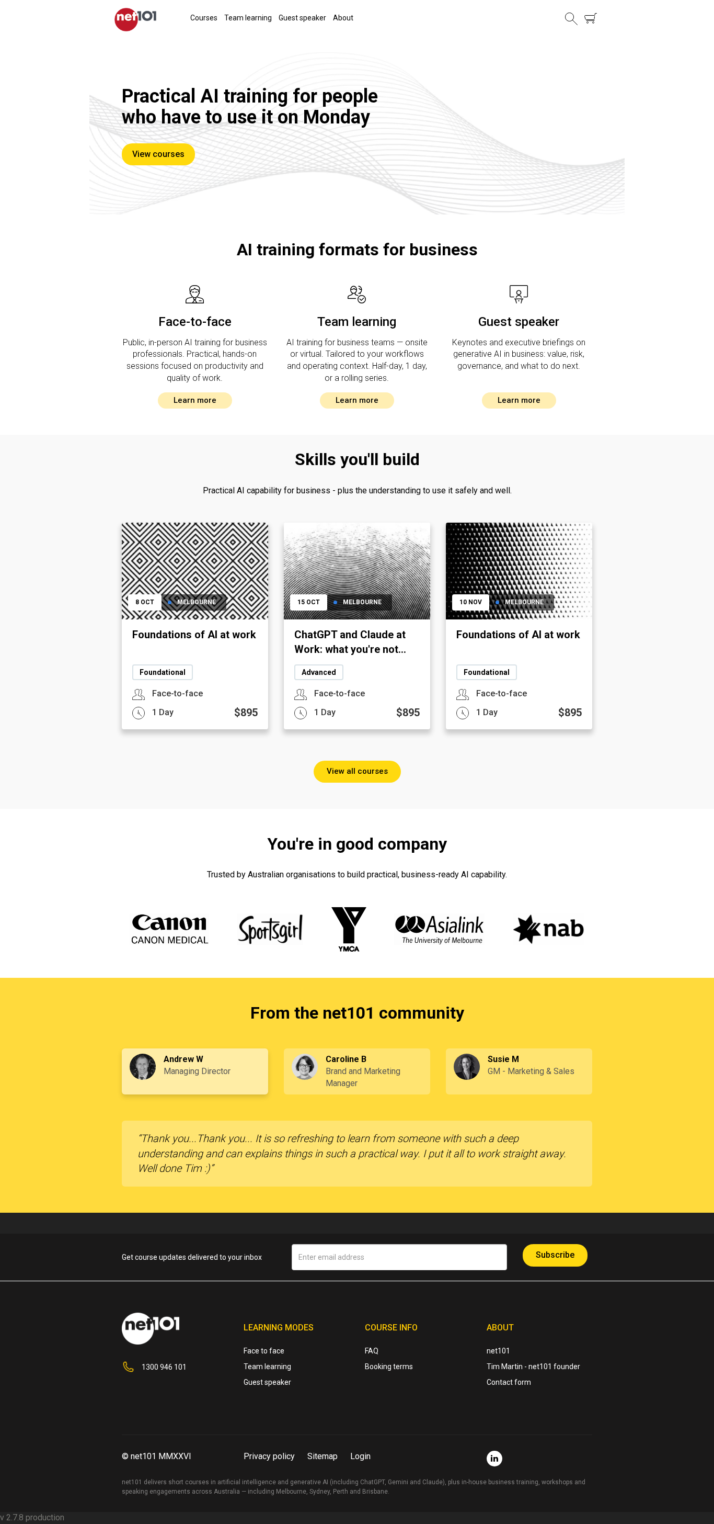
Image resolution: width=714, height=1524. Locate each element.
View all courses (357, 771)
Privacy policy (269, 1456)
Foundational (163, 672)
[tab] (195, 1071)
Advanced (319, 672)
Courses (203, 18)
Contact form (509, 1382)
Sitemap (322, 1456)
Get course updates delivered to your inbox (192, 1257)
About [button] (343, 18)
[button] (571, 18)
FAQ (371, 1351)
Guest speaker (302, 18)
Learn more (195, 400)
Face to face (264, 1351)
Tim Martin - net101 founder (533, 1366)
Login (360, 1456)
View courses (158, 154)
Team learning (248, 18)
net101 (498, 1351)
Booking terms (389, 1366)
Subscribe (555, 1255)
